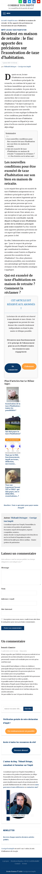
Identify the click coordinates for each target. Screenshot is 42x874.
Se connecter (13, 368)
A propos (5, 861)
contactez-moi (32, 787)
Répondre (23, 651)
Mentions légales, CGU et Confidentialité (25, 861)
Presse (24, 864)
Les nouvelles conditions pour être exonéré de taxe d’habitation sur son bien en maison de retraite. (21, 142)
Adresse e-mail (7, 599)
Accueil (3, 20)
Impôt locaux (12, 20)
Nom (3, 589)
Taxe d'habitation (19, 30)
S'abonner (29, 366)
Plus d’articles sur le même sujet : (22, 156)
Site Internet (6, 609)
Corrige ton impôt (29, 871)
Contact (17, 864)
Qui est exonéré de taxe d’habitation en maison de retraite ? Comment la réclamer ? (21, 151)
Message (5, 568)
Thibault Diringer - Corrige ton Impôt (17, 66)
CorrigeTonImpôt (7, 849)
